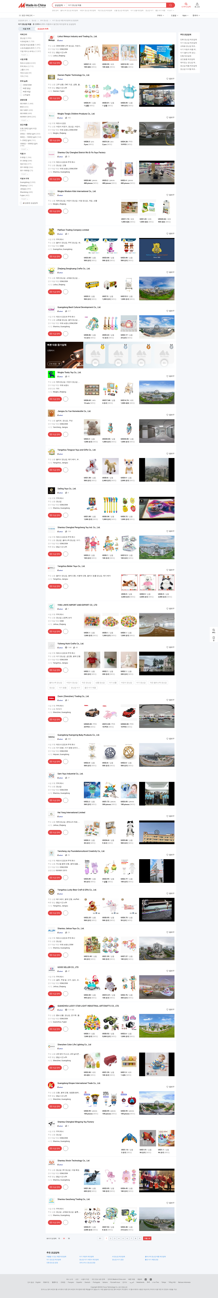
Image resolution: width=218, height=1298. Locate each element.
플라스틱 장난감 (55, 682)
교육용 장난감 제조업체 (189, 46)
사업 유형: (52, 123)
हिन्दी (148, 1282)
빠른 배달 (27, 91)
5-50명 (25, 157)
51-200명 (26, 160)
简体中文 (46, 1282)
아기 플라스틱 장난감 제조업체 (192, 52)
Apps (184, 15)
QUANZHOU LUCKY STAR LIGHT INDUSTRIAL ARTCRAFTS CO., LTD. (88, 1005)
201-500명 (26, 167)
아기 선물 (113, 682)
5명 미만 (25, 164)
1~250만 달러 (28, 140)
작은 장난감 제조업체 (105, 10)
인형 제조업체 (185, 56)
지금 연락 (56, 63)
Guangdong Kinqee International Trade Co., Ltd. (79, 1083)
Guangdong (27, 182)
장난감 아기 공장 (118, 1259)
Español (79, 1282)
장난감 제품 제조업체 (188, 66)
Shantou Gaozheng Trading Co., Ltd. (74, 1199)
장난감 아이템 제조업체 (189, 69)
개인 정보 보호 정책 (98, 1279)
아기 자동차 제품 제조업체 (190, 49)
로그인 (197, 6)
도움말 (173, 15)
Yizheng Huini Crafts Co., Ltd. (71, 643)
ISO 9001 (26, 103)
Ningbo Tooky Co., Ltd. (69, 372)
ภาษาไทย (155, 1282)
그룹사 (24, 69)
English (38, 1282)
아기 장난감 (141, 682)
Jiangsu (25, 189)
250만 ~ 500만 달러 (30, 134)
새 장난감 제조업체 (118, 1256)
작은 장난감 (86, 682)
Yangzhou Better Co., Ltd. (71, 566)
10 (59, 1238)
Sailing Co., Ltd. (67, 488)
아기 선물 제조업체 (137, 10)
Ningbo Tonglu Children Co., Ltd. (76, 113)
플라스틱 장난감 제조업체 (69, 10)
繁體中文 (55, 1282)
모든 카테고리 (27, 15)
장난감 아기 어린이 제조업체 (89, 1259)
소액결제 (26, 95)
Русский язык (115, 1282)
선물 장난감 (100, 682)
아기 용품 (62, 687)
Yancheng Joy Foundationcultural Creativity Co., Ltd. (81, 851)
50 (69, 1238)
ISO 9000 (26, 113)
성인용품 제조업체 (187, 59)
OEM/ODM (27, 85)
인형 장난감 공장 (52, 1262)
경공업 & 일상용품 (30, 44)
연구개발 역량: (53, 49)
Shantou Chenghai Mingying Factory (76, 1121)
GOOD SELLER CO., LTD (68, 967)
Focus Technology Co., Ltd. (112, 1287)
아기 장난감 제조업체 (188, 43)
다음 (145, 1238)
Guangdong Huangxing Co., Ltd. (79, 735)
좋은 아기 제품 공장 (151, 1259)
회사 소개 (69, 1279)
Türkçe (163, 1282)
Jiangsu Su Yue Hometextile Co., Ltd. (74, 411)
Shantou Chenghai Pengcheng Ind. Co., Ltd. (79, 527)
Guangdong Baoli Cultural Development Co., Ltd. (79, 307)
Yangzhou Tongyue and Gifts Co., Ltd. (77, 449)
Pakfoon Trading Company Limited (73, 230)
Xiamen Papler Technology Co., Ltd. (74, 75)
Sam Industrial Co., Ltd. (70, 773)
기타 (24, 76)
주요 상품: (52, 46)
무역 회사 (27, 66)
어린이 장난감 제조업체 (88, 10)
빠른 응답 (27, 88)
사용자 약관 (85, 1279)
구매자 (159, 15)
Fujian (25, 195)
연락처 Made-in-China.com (117, 1279)
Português (96, 1282)
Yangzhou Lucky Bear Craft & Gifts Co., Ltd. (77, 889)
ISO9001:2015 (28, 116)
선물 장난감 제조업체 (121, 10)
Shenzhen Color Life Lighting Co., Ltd (74, 1044)
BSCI (24, 107)
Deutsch (87, 1282)
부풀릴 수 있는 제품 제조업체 (56, 1256)
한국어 (124, 1282)
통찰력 (140, 1279)
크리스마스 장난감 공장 (87, 1262)
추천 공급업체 (185, 34)
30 (64, 1238)
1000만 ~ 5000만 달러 (29, 144)
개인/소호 (26, 73)
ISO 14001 (26, 110)
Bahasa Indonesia (184, 1282)
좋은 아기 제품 (160, 10)
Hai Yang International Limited (71, 812)
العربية (132, 1282)
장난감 (52, 687)
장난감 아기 (149, 10)
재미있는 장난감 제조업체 (190, 62)
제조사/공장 (28, 63)
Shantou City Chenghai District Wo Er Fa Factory (81, 152)
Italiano (105, 1282)
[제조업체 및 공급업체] (32, 5)
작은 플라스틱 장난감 (158, 682)
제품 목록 (26, 29)
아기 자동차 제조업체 (86, 1256)
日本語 (63, 1282)
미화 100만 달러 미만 (28, 129)
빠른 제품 (131, 1279)
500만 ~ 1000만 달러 (30, 137)
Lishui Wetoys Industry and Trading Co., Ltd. (77, 36)
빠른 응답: (52, 52)
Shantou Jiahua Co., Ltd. (71, 928)
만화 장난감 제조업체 (188, 39)
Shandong (26, 192)
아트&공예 (27, 41)
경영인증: (51, 388)
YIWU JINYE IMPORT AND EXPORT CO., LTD (77, 605)
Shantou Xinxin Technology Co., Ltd (73, 1160)
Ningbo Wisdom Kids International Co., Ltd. (77, 191)
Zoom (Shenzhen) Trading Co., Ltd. (73, 696)
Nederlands (140, 1282)
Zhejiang (26, 185)
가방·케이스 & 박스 (30, 51)
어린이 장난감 (71, 682)
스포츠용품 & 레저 (30, 48)
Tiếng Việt (172, 1282)
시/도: (50, 55)
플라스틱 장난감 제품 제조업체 (155, 1256)
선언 (76, 1279)
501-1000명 (26, 170)
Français (71, 1282)
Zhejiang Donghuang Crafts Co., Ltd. (74, 268)
